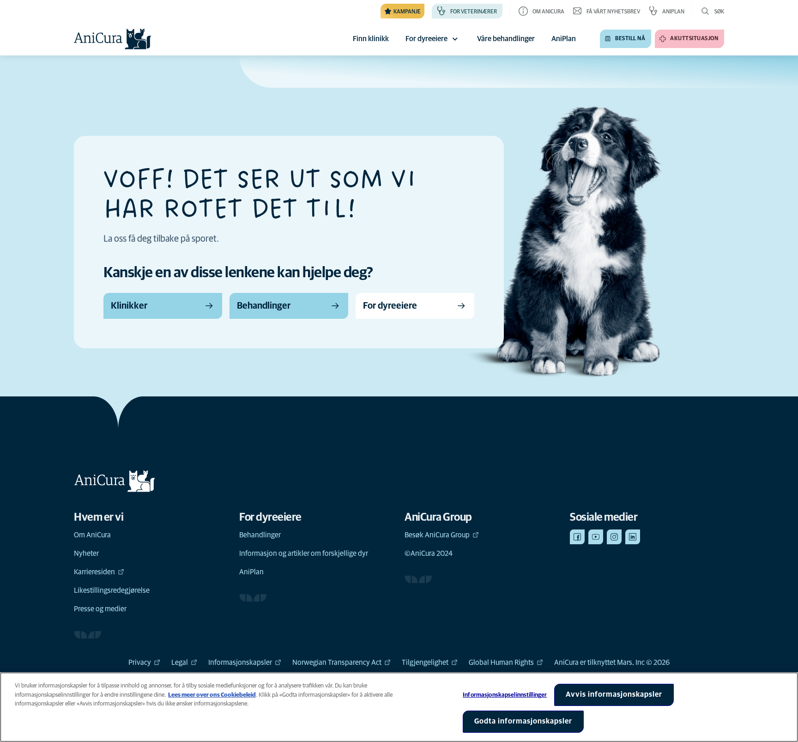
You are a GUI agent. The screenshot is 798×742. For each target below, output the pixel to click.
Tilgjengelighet (425, 662)
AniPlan (251, 572)
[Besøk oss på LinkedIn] (632, 536)
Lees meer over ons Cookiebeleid (212, 695)
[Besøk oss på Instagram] (614, 536)
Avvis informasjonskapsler (614, 694)
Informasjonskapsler (240, 662)
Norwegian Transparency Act (336, 662)
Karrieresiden (94, 572)
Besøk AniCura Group (437, 535)
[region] (399, 707)
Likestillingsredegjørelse (112, 590)
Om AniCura (92, 535)
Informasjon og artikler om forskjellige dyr (303, 553)
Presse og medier (100, 609)
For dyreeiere (426, 39)
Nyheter (86, 553)
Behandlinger (260, 535)
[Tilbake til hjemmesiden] (112, 39)
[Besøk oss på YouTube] (595, 536)
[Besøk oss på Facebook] (577, 536)
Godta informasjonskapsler (523, 721)
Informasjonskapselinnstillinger (505, 695)
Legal (179, 662)
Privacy (139, 662)
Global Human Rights (501, 662)
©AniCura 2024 (429, 553)
